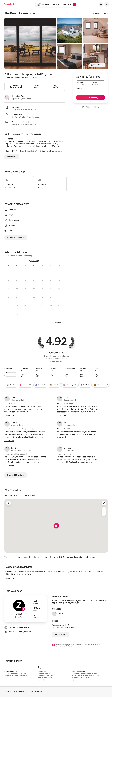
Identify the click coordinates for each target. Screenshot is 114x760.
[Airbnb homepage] (9, 4)
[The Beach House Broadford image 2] (69, 30)
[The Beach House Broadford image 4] (95, 30)
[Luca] (59, 398)
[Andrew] (7, 398)
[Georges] (59, 449)
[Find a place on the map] (8, 503)
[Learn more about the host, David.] (54, 614)
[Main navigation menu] (106, 4)
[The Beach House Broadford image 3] (69, 56)
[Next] (107, 385)
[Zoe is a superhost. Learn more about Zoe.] (6, 97)
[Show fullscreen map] (104, 503)
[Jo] (59, 424)
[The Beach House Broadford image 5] (95, 56)
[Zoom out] (104, 514)
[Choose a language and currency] (101, 4)
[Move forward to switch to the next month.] (61, 261)
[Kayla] (7, 449)
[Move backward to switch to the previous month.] (6, 261)
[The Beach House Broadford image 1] (30, 43)
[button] (59, 272)
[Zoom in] (104, 509)
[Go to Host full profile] (25, 608)
